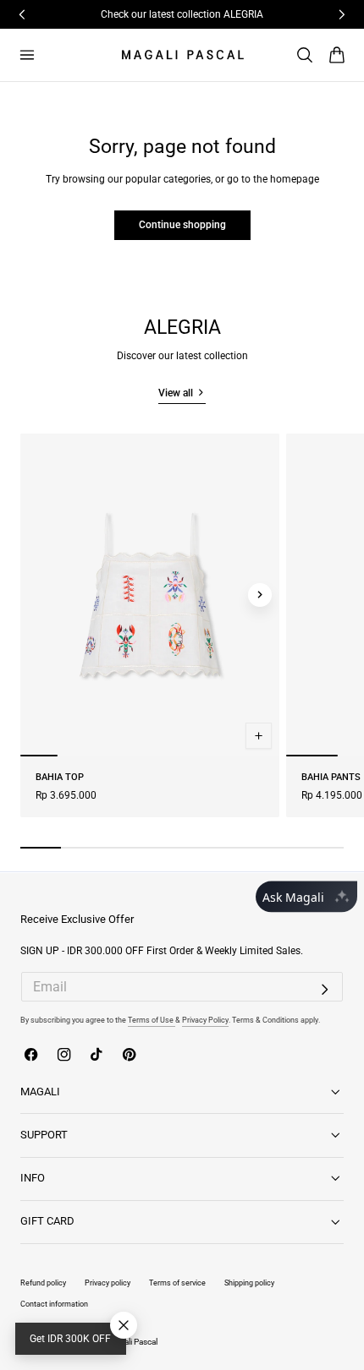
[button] (27, 54)
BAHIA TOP (60, 777)
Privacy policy (107, 1282)
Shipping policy (249, 1282)
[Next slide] (260, 595)
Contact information (54, 1303)
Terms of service (177, 1282)
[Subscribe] (325, 989)
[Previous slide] (40, 595)
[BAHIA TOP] (149, 595)
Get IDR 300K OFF (70, 1339)
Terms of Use (151, 1019)
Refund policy (43, 1282)
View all (175, 393)
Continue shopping (182, 225)
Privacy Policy (205, 1019)
